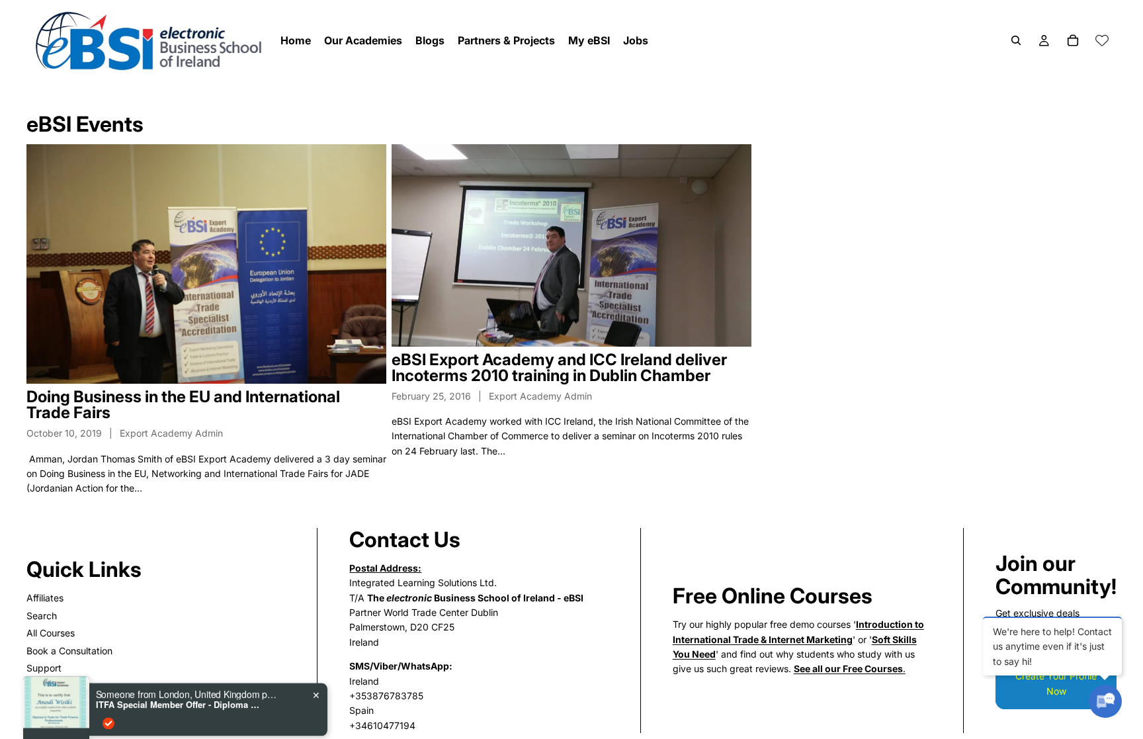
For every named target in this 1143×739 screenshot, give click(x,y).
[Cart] (1072, 40)
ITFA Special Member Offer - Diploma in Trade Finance (178, 658)
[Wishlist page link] (1102, 40)
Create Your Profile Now (1056, 683)
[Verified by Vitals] (108, 677)
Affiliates (45, 597)
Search (41, 615)
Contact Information (69, 703)
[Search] (1016, 40)
